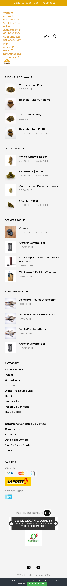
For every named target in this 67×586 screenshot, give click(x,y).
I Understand (37, 583)
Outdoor (10, 385)
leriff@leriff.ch (18, 3)
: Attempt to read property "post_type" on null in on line (12, 35)
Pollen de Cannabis (17, 406)
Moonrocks (12, 401)
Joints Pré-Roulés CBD (19, 390)
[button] (46, 36)
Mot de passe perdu (18, 445)
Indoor (9, 374)
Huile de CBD (13, 411)
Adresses (11, 434)
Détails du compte (17, 439)
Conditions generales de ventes (25, 423)
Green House (13, 380)
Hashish (10, 396)
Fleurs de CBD (14, 369)
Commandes (13, 429)
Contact (10, 450)
